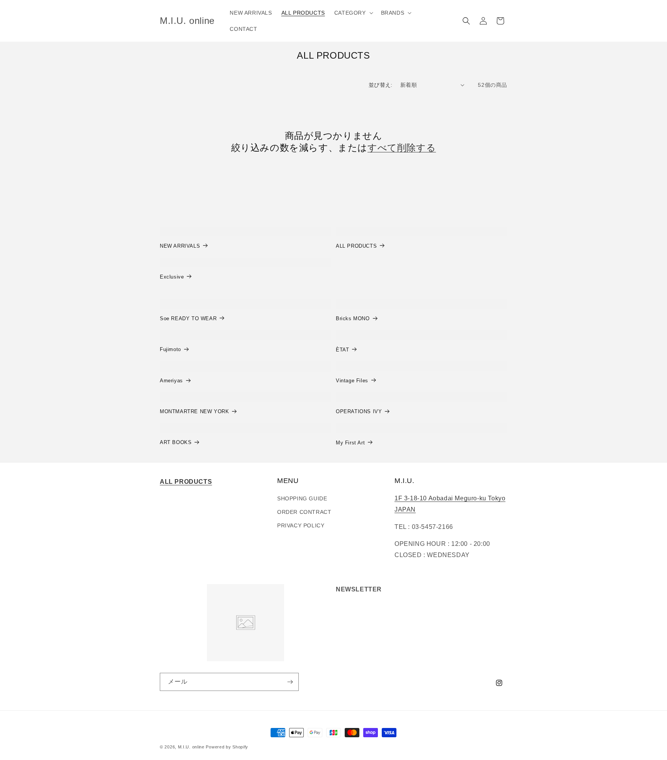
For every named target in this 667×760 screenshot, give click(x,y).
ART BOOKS (175, 442)
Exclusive (172, 277)
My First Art (350, 443)
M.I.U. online (191, 747)
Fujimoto (170, 349)
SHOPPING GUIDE (302, 498)
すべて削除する (401, 147)
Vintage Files (352, 380)
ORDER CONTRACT (304, 512)
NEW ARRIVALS (180, 246)
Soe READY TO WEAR (188, 318)
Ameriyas (171, 380)
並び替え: (381, 85)
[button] (353, 13)
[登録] (289, 682)
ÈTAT (342, 350)
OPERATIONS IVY (359, 411)
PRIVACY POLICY (300, 525)
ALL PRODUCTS (356, 246)
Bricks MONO (353, 318)
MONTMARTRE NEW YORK (194, 411)
